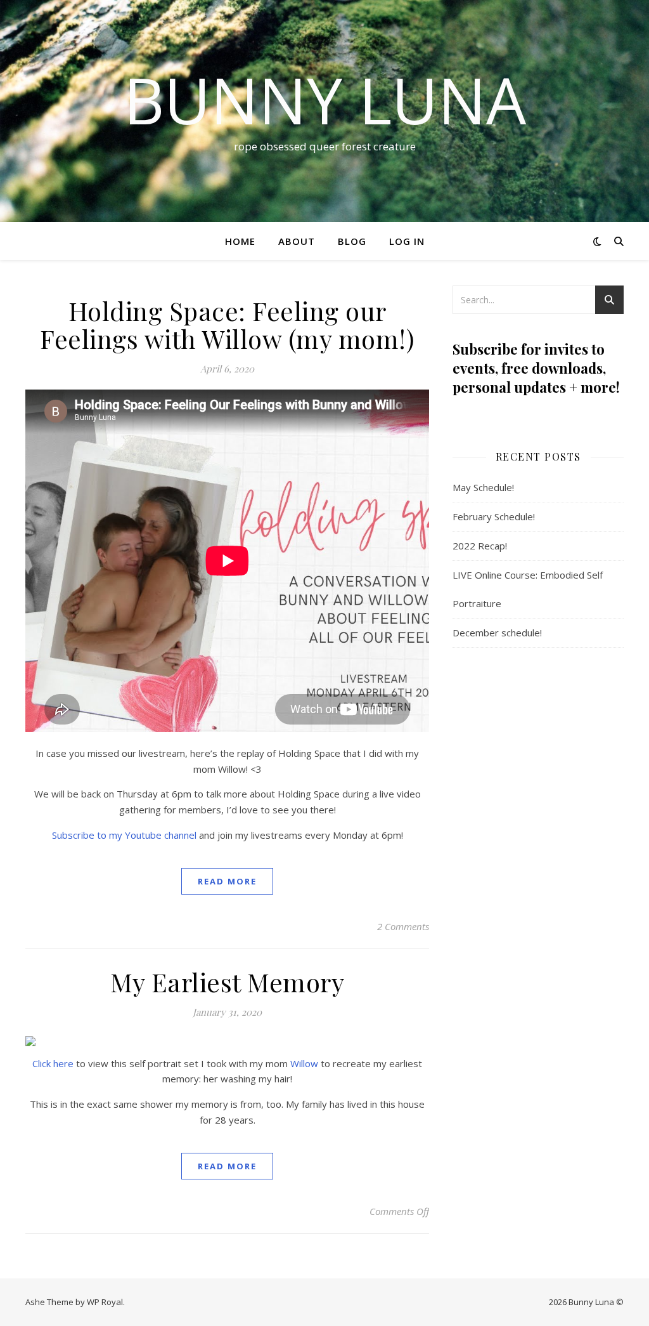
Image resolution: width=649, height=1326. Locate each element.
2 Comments (403, 926)
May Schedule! (483, 487)
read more (227, 881)
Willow (304, 1063)
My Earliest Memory (227, 982)
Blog (352, 241)
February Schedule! (494, 516)
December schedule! (497, 632)
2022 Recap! (480, 545)
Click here (53, 1063)
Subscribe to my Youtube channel (124, 835)
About (296, 241)
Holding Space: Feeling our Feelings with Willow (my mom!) (227, 324)
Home (240, 241)
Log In (407, 241)
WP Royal (105, 1302)
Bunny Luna (325, 99)
